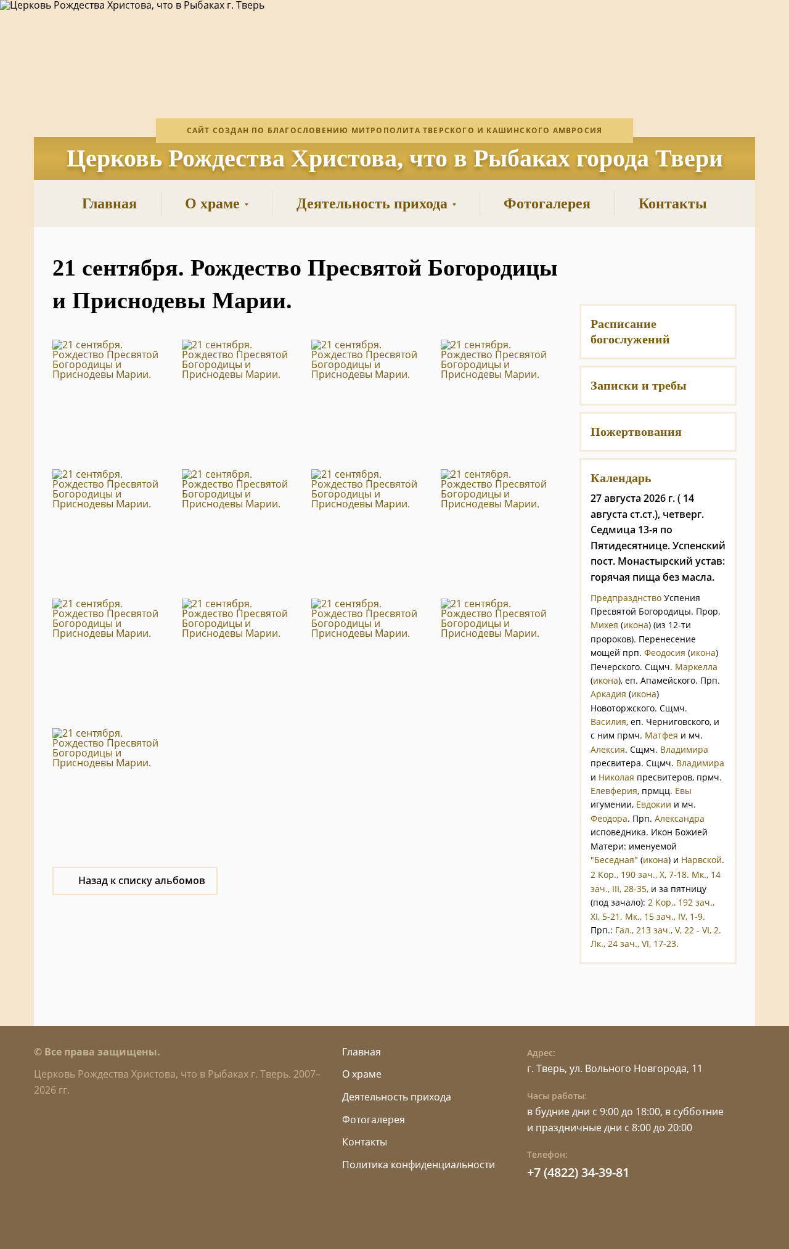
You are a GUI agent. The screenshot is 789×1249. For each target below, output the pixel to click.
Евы (683, 790)
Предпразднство (626, 598)
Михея (604, 625)
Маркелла (696, 667)
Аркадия (608, 694)
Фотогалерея (373, 1119)
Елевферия (614, 790)
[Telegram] (689, 267)
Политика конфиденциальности (418, 1164)
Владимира (684, 749)
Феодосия (664, 652)
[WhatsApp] (658, 267)
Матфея (661, 735)
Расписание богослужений (630, 331)
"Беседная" (614, 860)
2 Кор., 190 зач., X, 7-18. (640, 874)
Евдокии (653, 804)
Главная (361, 1052)
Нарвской (701, 860)
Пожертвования (636, 431)
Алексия (608, 749)
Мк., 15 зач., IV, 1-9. (665, 916)
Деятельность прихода (396, 1097)
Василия (608, 721)
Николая (616, 777)
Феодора (609, 818)
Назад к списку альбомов (141, 880)
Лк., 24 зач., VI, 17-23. (635, 943)
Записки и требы (639, 385)
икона (635, 625)
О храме (362, 1074)
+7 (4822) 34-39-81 (578, 1172)
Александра (680, 818)
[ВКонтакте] (627, 267)
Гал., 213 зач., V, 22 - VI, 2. (668, 930)
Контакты (364, 1142)
